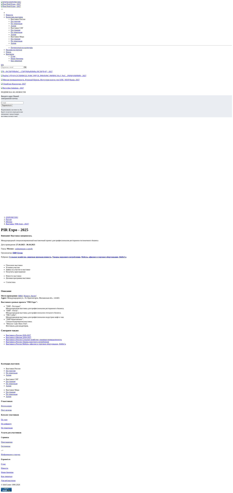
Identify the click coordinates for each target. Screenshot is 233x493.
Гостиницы (5, 446)
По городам (15, 21)
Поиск (8, 52)
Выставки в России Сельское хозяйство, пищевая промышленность (34, 340)
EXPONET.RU (12, 217)
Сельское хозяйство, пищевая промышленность (30, 257)
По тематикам (16, 24)
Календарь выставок (14, 17)
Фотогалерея (6, 406)
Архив (13, 26)
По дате (4, 420)
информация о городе (24, 249)
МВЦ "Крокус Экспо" (27, 296)
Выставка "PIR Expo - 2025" (17, 224)
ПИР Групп (18, 253)
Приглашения (6, 442)
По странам (15, 30)
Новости (9, 15)
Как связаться (16, 61)
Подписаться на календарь (22, 48)
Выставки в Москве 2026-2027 (18, 337)
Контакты (10, 54)
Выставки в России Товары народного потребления (27, 342)
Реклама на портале (14, 50)
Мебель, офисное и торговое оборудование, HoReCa (103, 257)
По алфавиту (6, 424)
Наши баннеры (17, 59)
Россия (9, 219)
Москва (9, 222)
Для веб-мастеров (8, 481)
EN (2, 65)
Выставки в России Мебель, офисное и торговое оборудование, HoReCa (36, 344)
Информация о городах (10, 454)
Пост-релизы (6, 410)
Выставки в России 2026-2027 (18, 335)
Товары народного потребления (66, 257)
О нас (13, 56)
